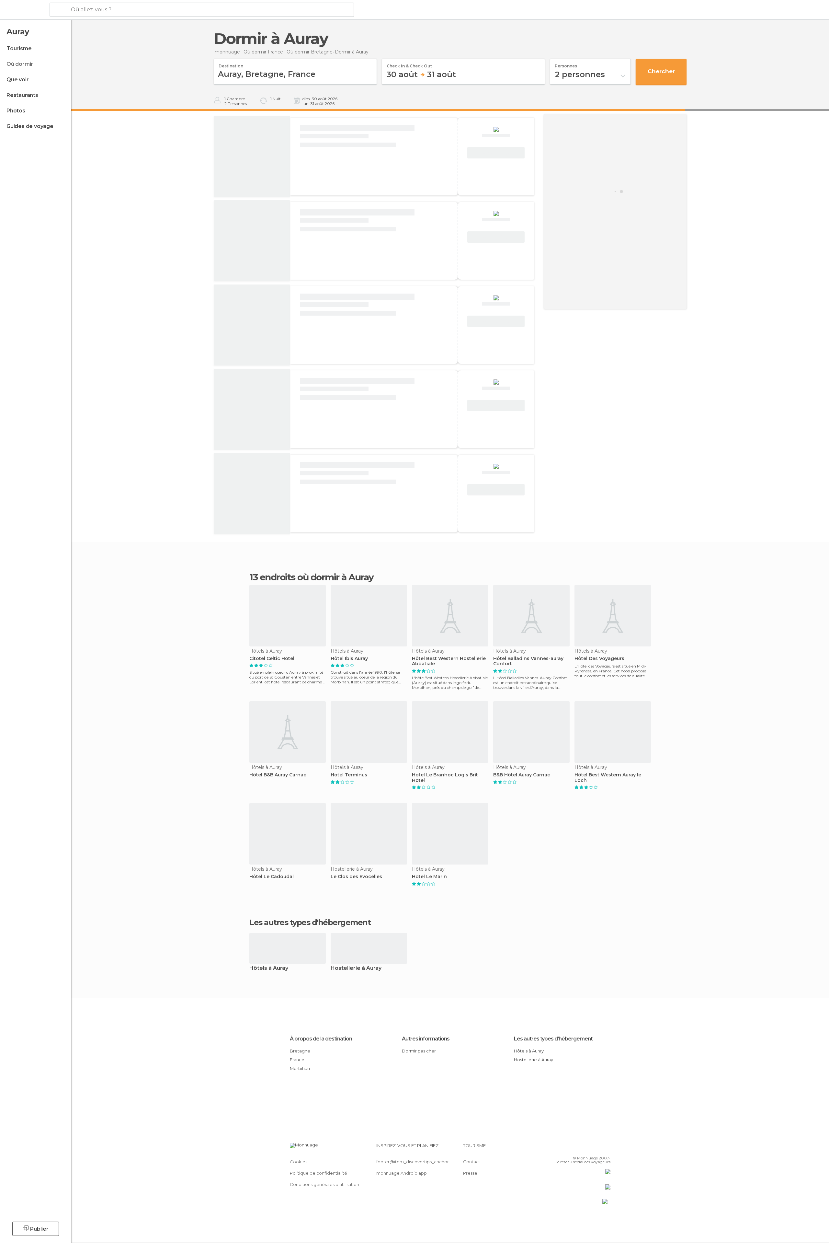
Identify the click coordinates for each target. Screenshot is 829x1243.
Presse (470, 1173)
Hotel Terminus (349, 775)
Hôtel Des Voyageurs (599, 658)
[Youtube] (605, 1148)
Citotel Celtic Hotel (271, 658)
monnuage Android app (401, 1173)
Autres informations (425, 1039)
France (297, 1059)
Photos (15, 111)
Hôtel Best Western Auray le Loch (607, 777)
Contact (471, 1161)
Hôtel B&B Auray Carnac (277, 775)
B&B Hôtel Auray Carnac (521, 775)
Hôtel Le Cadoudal (271, 876)
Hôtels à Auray (268, 968)
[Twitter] (584, 1148)
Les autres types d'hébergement (553, 1039)
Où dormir (19, 64)
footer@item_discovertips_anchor (412, 1161)
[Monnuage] (24, 10)
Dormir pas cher (419, 1050)
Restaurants (22, 95)
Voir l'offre (496, 153)
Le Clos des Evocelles (356, 876)
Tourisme (18, 48)
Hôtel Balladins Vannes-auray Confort (528, 661)
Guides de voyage (29, 126)
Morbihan (300, 1068)
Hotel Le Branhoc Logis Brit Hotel (445, 777)
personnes (583, 74)
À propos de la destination (321, 1039)
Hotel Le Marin (429, 876)
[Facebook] (573, 1148)
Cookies (298, 1161)
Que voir (17, 79)
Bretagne (300, 1050)
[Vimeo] (595, 1148)
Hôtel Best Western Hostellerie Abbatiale (449, 661)
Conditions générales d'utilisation (324, 1184)
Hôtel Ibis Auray (349, 658)
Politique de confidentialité (318, 1173)
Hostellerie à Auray (356, 968)
